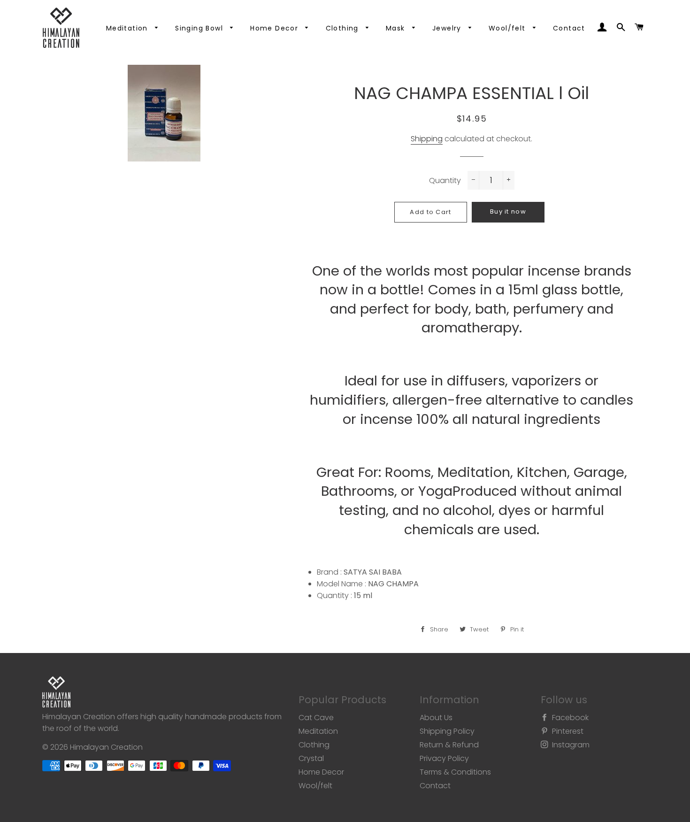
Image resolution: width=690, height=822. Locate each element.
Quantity (445, 180)
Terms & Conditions (455, 772)
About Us (436, 717)
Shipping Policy (447, 731)
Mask (396, 28)
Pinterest (566, 731)
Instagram (570, 744)
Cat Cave (316, 717)
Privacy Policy (444, 758)
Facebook (569, 717)
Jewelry (448, 28)
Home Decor (275, 28)
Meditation (128, 28)
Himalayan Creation (106, 747)
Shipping (427, 138)
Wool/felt (508, 28)
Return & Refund (449, 744)
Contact (569, 28)
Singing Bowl (200, 28)
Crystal (311, 758)
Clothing (343, 28)
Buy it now (508, 211)
